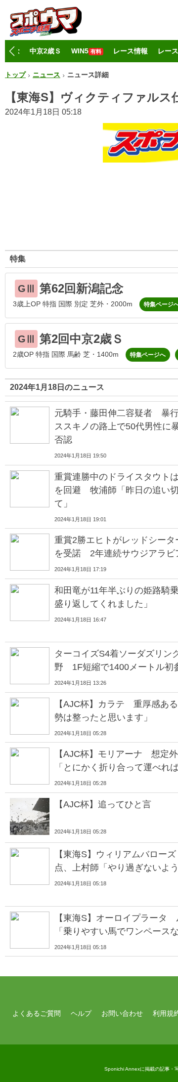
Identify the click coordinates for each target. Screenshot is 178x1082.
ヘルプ (81, 1013)
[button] (11, 51)
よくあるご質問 (36, 1013)
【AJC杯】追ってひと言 (102, 804)
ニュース (46, 75)
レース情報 (130, 51)
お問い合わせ (122, 1013)
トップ (15, 75)
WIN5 (86, 51)
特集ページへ (148, 354)
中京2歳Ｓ (45, 51)
